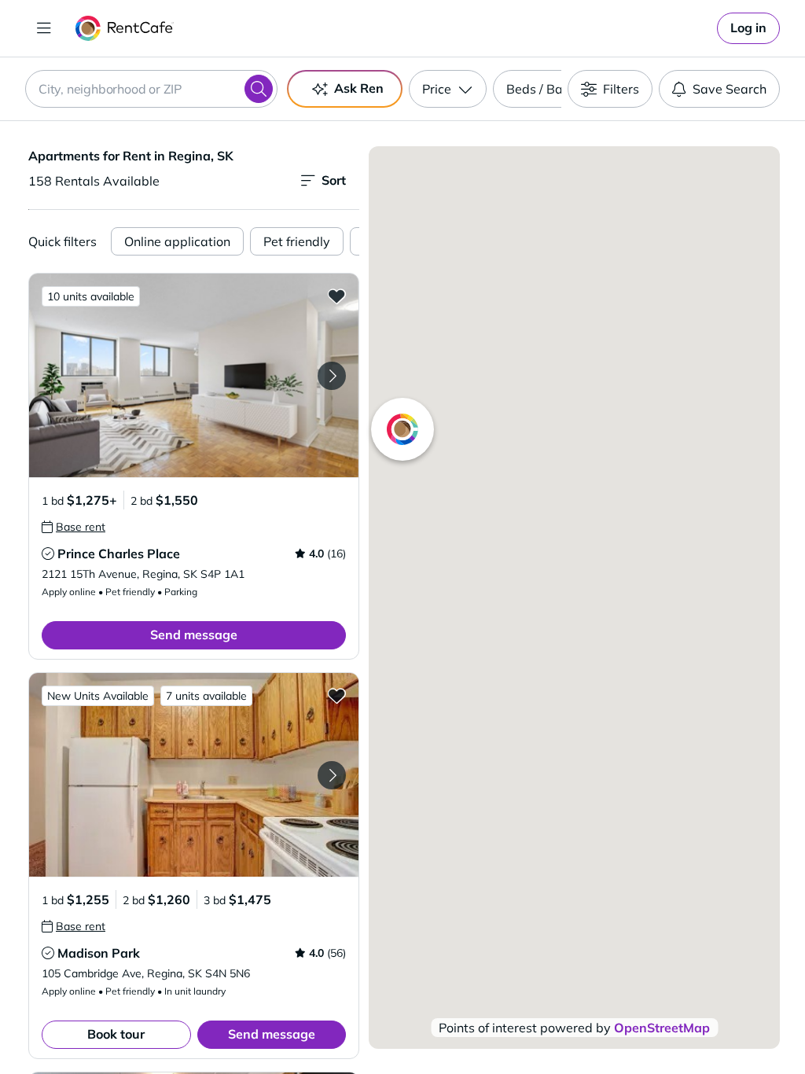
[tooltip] (73, 527)
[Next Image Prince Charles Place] (332, 376)
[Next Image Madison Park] (332, 775)
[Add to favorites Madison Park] (336, 695)
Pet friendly (296, 241)
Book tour (116, 1034)
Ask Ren (359, 88)
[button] (193, 375)
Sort (334, 180)
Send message (193, 634)
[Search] (258, 89)
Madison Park (98, 953)
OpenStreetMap (662, 1027)
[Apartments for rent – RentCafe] (124, 28)
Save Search (729, 89)
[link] (748, 28)
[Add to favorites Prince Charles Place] (336, 295)
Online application (177, 241)
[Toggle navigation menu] (44, 28)
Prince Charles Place (118, 553)
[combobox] (151, 89)
